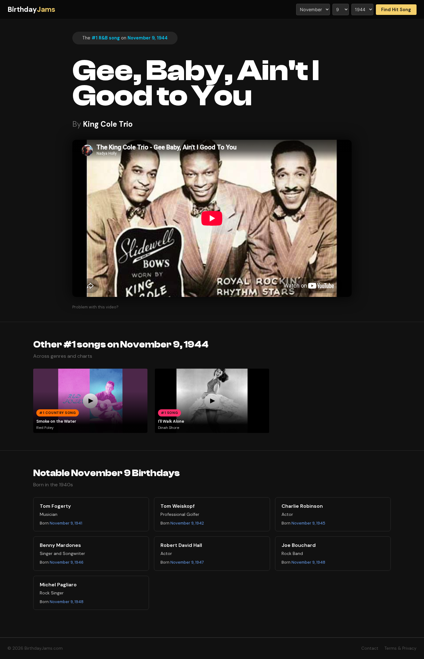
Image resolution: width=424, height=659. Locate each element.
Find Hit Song (396, 9)
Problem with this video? (95, 307)
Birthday (31, 9)
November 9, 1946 (66, 562)
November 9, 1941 (66, 523)
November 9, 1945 (308, 523)
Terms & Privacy (401, 648)
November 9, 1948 (308, 562)
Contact (369, 648)
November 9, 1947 (187, 562)
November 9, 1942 (187, 523)
